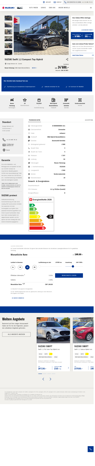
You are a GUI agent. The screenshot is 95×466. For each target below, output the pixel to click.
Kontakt (59, 2)
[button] (37, 35)
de (91, 8)
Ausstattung (89, 120)
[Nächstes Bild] (65, 35)
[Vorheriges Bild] (17, 35)
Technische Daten (34, 120)
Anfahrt (48, 2)
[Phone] (91, 449)
